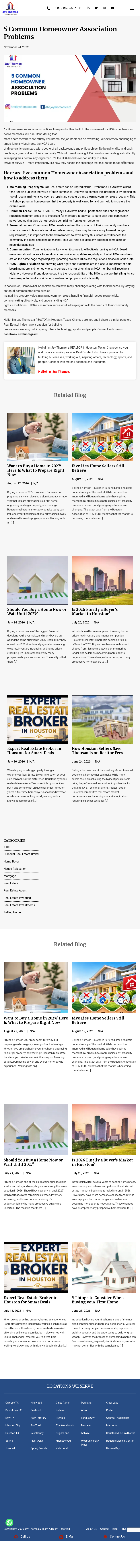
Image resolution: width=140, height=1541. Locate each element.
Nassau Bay (113, 1448)
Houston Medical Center (120, 1440)
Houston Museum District (120, 1433)
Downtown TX (13, 1410)
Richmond (62, 1448)
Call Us (25, 1536)
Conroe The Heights (117, 1417)
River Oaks (37, 1440)
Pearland (86, 1402)
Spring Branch (39, 1448)
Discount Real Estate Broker (21, 854)
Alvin (84, 1410)
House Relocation (15, 868)
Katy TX (9, 1417)
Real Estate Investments (19, 905)
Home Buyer (11, 861)
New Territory (38, 1417)
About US (91, 1528)
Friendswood (63, 1440)
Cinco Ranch (63, 1402)
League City (88, 1417)
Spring (9, 1440)
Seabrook (36, 1410)
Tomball (10, 1448)
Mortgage (10, 876)
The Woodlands (65, 1425)
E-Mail (70, 1536)
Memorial (111, 1425)
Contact (104, 1528)
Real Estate (11, 883)
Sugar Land (62, 1433)
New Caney (37, 1433)
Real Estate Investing (17, 898)
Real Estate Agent (15, 890)
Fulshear (86, 1425)
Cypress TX (12, 1402)
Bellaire (60, 1410)
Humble (60, 1417)
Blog (6, 847)
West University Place (90, 1442)
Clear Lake (112, 1402)
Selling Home (12, 912)
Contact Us (117, 1536)
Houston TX (12, 1433)
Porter (110, 1410)
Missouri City (12, 1425)
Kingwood (36, 1402)
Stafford (36, 1425)
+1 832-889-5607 (64, 8)
